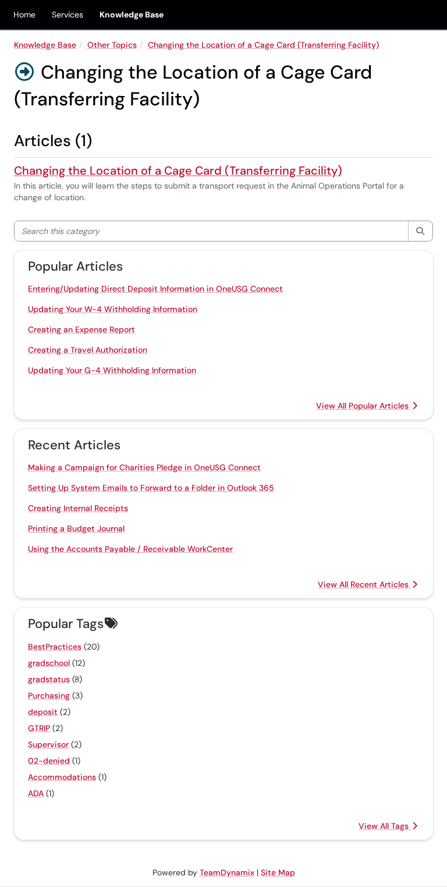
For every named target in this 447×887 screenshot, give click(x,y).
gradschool (49, 663)
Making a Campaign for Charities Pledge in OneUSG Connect (144, 467)
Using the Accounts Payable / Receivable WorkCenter (130, 549)
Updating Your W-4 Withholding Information (112, 309)
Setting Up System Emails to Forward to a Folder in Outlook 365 (151, 487)
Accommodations (62, 777)
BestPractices (54, 646)
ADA (36, 793)
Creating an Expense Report (81, 329)
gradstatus (49, 679)
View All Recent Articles (364, 584)
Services (67, 14)
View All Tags (385, 826)
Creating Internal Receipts (78, 508)
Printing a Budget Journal (76, 528)
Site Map (278, 872)
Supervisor (48, 744)
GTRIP (39, 728)
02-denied (49, 760)
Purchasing (49, 695)
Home (24, 14)
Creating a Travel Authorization (87, 350)
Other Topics (112, 45)
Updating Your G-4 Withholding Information (112, 370)
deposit (43, 712)
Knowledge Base (132, 14)
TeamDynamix (227, 872)
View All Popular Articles (363, 405)
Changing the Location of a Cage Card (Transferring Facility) (263, 45)
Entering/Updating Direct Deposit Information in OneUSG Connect (155, 288)
